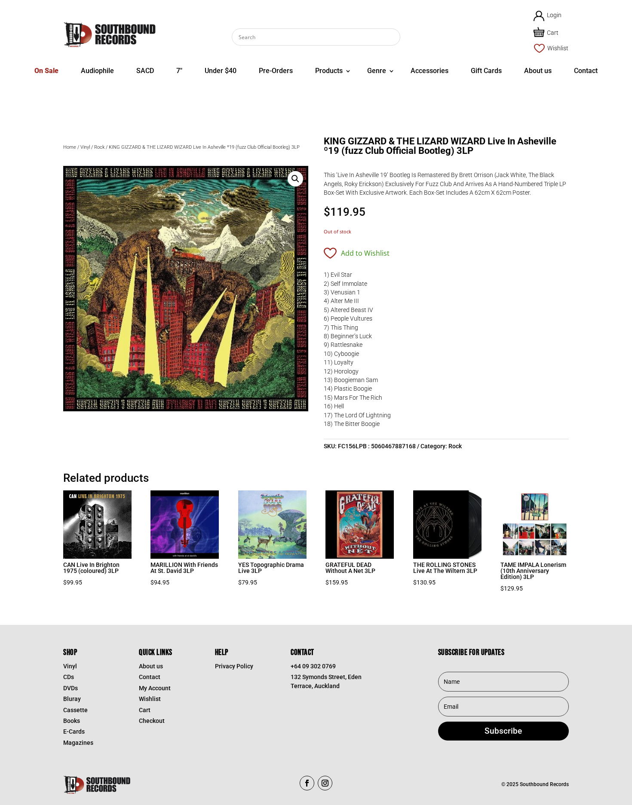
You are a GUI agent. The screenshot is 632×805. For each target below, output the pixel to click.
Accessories (429, 71)
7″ (179, 71)
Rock (99, 147)
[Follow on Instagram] (325, 783)
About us (538, 71)
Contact (586, 71)
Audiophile (97, 71)
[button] (295, 179)
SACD (145, 71)
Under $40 (220, 71)
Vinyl (85, 147)
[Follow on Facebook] (307, 783)
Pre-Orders (276, 71)
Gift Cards (486, 71)
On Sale (46, 71)
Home (69, 147)
